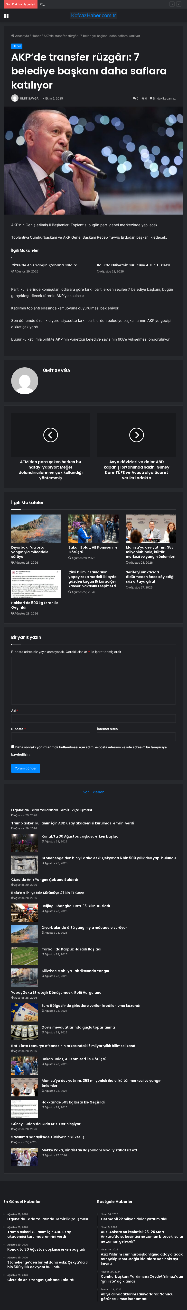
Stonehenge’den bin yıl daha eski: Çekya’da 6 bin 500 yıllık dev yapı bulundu (109, 858)
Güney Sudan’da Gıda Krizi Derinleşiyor (46, 1123)
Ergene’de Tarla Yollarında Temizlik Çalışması (51, 810)
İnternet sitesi (108, 729)
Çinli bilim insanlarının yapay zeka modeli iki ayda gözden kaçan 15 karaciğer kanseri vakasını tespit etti (92, 579)
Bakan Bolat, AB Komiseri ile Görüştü (93, 549)
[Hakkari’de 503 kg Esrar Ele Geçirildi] (36, 584)
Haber (36, 36)
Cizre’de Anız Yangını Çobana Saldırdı (44, 265)
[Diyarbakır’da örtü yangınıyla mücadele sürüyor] (36, 529)
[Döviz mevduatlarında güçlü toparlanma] (24, 1032)
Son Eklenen (93, 792)
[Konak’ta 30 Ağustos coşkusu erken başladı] (24, 843)
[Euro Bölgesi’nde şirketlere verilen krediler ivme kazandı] (24, 1012)
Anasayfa (21, 36)
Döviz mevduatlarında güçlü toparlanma (78, 1027)
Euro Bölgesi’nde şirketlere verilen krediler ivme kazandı (91, 1005)
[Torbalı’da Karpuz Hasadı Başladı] (24, 956)
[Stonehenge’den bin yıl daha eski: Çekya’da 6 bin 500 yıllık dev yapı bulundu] (24, 865)
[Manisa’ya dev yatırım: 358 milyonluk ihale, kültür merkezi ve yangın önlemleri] (151, 529)
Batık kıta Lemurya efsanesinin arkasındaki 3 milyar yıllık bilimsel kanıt (73, 1045)
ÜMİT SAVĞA (29, 98)
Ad (14, 711)
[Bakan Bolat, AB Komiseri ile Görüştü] (93, 529)
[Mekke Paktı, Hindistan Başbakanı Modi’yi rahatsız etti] (24, 1157)
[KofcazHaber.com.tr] (93, 15)
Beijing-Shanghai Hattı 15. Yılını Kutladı (76, 905)
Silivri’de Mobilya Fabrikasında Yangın (75, 970)
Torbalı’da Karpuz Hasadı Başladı (71, 949)
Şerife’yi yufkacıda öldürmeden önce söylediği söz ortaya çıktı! (150, 577)
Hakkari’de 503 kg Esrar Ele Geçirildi (34, 605)
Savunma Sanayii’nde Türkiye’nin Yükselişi (48, 1137)
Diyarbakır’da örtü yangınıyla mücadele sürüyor (29, 552)
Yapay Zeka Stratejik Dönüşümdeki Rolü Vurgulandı (57, 992)
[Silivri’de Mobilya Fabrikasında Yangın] (24, 977)
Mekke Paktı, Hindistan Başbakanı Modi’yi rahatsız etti (90, 1150)
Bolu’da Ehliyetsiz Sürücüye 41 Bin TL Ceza (133, 265)
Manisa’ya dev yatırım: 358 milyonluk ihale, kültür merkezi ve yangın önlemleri (150, 552)
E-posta (18, 729)
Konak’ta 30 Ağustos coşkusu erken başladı (73, 4)
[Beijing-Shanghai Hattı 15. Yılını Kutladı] (24, 912)
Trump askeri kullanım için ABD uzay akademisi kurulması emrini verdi (72, 823)
